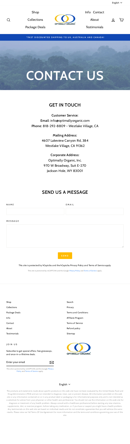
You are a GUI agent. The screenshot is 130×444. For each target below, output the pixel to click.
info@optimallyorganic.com (70, 121)
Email (70, 204)
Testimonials (94, 27)
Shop (35, 12)
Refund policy (73, 328)
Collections (35, 20)
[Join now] (52, 362)
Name (10, 204)
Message (12, 221)
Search (70, 302)
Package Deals (35, 27)
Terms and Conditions (77, 312)
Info (88, 12)
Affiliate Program (75, 318)
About (94, 20)
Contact (98, 12)
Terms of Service (97, 265)
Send (65, 255)
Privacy (70, 307)
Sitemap (71, 333)
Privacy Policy (77, 265)
